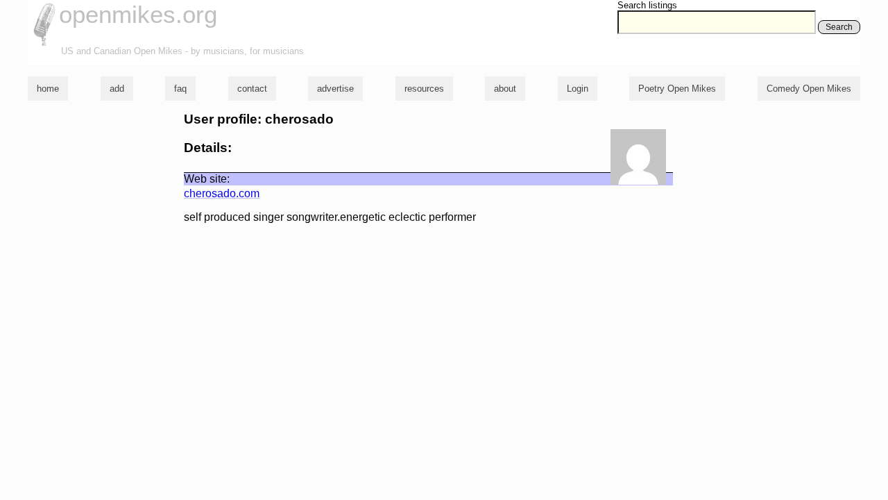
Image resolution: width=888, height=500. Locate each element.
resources (424, 88)
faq (180, 88)
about (505, 88)
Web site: (207, 179)
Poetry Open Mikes (677, 88)
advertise (335, 88)
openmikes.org (138, 14)
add (117, 88)
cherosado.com (221, 193)
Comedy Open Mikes (809, 88)
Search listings (647, 5)
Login (577, 88)
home (48, 88)
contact (252, 88)
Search (839, 27)
